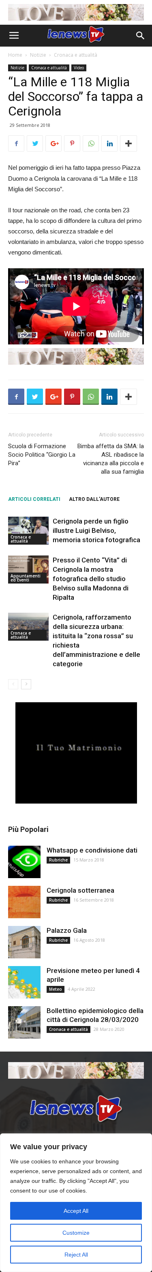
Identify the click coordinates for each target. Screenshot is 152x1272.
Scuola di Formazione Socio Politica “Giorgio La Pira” (41, 455)
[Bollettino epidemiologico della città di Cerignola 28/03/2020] (24, 1022)
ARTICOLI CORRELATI (34, 499)
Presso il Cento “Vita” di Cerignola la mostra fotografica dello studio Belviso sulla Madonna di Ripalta (90, 578)
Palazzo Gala (67, 930)
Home (15, 54)
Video (79, 68)
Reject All (76, 1254)
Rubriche (58, 860)
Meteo (55, 989)
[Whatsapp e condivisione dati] (24, 862)
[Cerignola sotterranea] (24, 902)
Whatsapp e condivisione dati (92, 850)
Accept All (76, 1211)
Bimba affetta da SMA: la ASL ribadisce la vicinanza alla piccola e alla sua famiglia (110, 459)
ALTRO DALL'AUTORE (94, 499)
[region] (76, 1202)
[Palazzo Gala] (24, 942)
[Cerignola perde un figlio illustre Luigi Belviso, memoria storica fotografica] (28, 531)
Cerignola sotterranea (80, 890)
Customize (76, 1232)
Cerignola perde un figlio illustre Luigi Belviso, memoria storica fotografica (96, 530)
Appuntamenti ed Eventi (26, 578)
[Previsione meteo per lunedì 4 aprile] (24, 982)
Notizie (38, 54)
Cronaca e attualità (75, 54)
